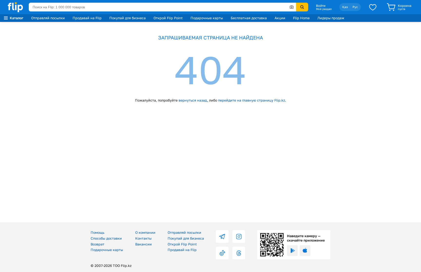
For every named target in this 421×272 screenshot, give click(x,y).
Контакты (143, 238)
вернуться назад (193, 100)
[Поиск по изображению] (291, 7)
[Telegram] (222, 236)
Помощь (97, 232)
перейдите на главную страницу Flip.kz (251, 100)
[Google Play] (292, 250)
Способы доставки (106, 238)
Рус (355, 7)
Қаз (345, 7)
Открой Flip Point (168, 18)
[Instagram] (238, 236)
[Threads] (238, 253)
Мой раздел (324, 9)
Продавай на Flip (87, 18)
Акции (280, 18)
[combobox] (162, 7)
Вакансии (143, 244)
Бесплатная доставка (249, 18)
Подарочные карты (207, 18)
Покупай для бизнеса (127, 18)
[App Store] (305, 250)
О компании (145, 232)
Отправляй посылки (48, 18)
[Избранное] (373, 7)
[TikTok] (222, 253)
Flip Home (301, 18)
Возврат (97, 244)
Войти (320, 5)
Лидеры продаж (330, 18)
